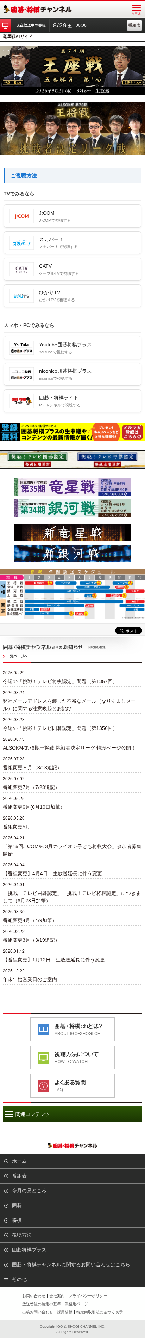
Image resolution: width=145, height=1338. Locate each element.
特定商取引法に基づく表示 (99, 1312)
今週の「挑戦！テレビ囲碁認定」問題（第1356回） (60, 728)
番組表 (134, 25)
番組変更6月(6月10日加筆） (34, 807)
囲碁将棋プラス (29, 1249)
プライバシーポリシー (88, 1296)
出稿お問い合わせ (37, 1312)
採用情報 (64, 1312)
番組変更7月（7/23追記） (31, 787)
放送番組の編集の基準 (41, 1304)
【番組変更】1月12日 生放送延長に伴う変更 (54, 960)
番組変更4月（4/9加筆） (30, 920)
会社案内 (57, 1296)
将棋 (17, 1220)
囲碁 (17, 1205)
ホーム (19, 1161)
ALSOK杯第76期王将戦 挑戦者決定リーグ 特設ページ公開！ (69, 748)
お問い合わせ (33, 1296)
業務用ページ (76, 1304)
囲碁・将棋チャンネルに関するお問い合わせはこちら (71, 1264)
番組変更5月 (16, 826)
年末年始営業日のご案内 (30, 979)
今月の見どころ (29, 1190)
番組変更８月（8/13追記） (32, 767)
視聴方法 (22, 1235)
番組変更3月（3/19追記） (31, 940)
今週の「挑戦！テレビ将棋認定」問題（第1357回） (60, 681)
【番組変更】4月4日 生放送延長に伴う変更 (52, 873)
